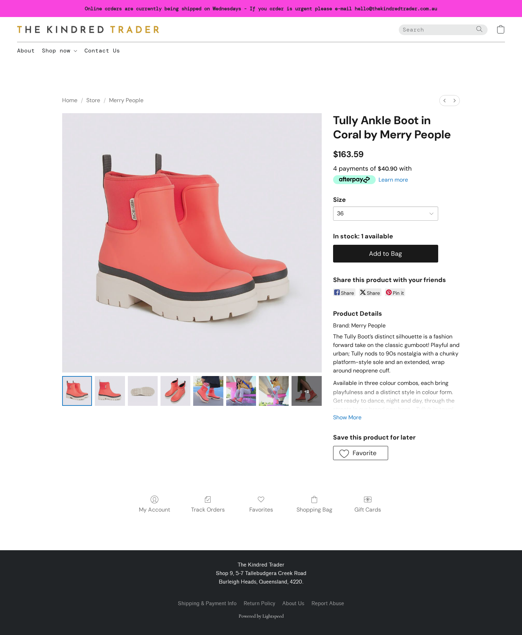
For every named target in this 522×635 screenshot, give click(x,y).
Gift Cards (367, 509)
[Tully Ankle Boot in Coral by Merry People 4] (208, 391)
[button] (88, 29)
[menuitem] (445, 100)
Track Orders (208, 509)
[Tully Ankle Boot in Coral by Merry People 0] (77, 391)
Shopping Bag (314, 509)
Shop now (58, 50)
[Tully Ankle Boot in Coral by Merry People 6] (274, 391)
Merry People (126, 100)
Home (69, 100)
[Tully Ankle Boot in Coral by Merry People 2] (143, 391)
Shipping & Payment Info (207, 604)
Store (93, 100)
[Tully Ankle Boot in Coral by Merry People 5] (241, 391)
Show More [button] (347, 417)
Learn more (393, 179)
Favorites (261, 509)
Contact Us (102, 50)
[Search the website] (479, 29)
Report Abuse (327, 604)
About (26, 50)
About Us (293, 604)
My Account (154, 509)
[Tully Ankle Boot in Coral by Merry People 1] (110, 391)
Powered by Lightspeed (261, 616)
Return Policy (259, 604)
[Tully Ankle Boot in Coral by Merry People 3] (175, 391)
